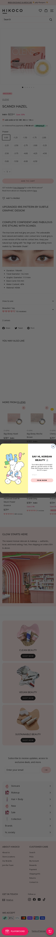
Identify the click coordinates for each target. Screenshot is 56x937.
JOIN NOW (42, 480)
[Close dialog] (53, 446)
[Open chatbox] (50, 931)
